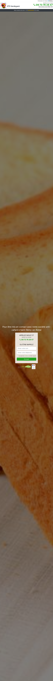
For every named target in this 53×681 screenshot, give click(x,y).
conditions (26, 355)
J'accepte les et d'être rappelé (27, 355)
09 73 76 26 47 (44, 4)
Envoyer (26, 359)
